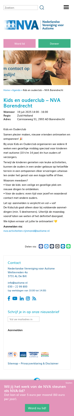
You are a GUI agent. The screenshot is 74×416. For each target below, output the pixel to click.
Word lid (19, 43)
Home (6, 90)
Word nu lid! (37, 408)
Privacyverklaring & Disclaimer (40, 363)
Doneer (54, 43)
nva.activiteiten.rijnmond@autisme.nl (26, 230)
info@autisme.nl (18, 282)
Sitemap (13, 363)
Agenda (16, 90)
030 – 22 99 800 (17, 286)
